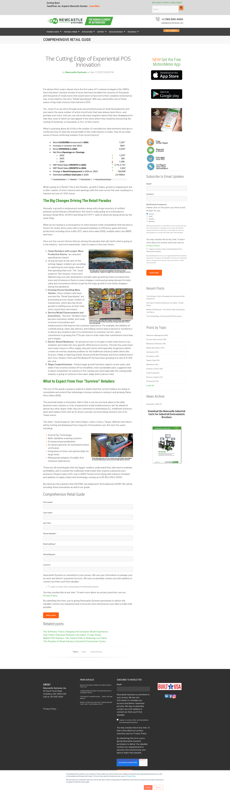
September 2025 (154, 404)
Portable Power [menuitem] (70, 31)
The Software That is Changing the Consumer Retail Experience (75, 631)
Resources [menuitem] (132, 31)
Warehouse (152, 364)
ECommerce (152, 356)
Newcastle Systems (75, 72)
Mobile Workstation (155, 348)
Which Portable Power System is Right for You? (96, 686)
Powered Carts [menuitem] (53, 31)
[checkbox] (166, 218)
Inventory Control (154, 369)
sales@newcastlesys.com (172, 23)
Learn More (94, 6)
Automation (152, 352)
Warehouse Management (157, 335)
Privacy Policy (131, 776)
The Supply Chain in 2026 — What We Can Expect (96, 697)
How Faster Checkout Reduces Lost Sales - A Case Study (72, 635)
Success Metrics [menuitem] (116, 31)
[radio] (166, 214)
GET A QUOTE (171, 30)
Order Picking (152, 373)
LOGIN (173, 2)
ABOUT (159, 2)
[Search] (181, 8)
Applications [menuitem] (87, 31)
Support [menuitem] (100, 31)
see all (151, 385)
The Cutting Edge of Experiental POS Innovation (164, 316)
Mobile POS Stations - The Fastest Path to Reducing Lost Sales (75, 638)
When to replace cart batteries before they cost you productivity (96, 703)
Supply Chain (153, 360)
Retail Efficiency (96, 652)
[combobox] (165, 9)
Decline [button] (158, 787)
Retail (84, 652)
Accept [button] (148, 787)
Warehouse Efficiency (156, 344)
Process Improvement (156, 339)
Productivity (152, 381)
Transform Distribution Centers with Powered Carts (95, 691)
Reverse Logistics (154, 377)
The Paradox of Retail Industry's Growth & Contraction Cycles (74, 641)
